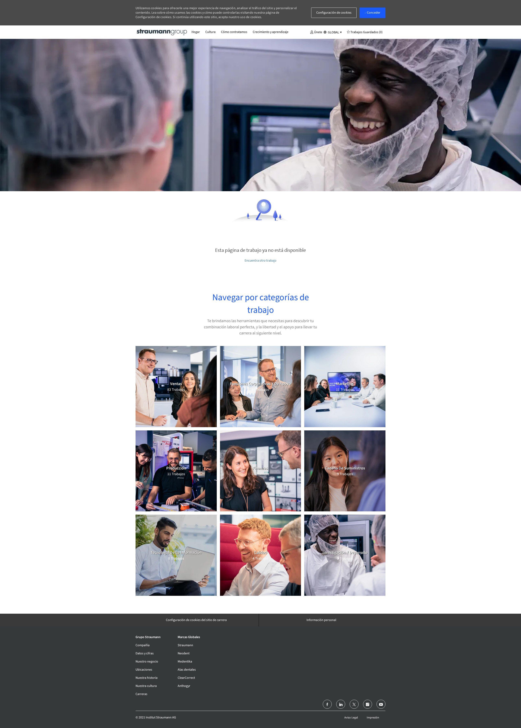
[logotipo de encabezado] (162, 32)
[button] (316, 32)
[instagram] (367, 704)
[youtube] (381, 704)
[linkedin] (340, 704)
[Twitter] (354, 704)
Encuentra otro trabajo (260, 260)
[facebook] (327, 704)
